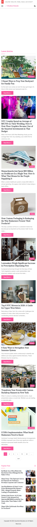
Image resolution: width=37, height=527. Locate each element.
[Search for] (35, 7)
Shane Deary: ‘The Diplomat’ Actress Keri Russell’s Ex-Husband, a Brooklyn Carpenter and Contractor (12, 480)
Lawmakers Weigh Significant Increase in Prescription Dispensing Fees (18, 264)
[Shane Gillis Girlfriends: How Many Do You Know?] (31, 509)
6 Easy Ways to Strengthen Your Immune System (15, 349)
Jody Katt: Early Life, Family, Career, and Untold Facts (20, 2)
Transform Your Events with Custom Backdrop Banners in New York (17, 391)
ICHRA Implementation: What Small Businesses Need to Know (17, 433)
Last (18, 458)
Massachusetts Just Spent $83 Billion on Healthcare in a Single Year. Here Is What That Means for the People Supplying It (17, 175)
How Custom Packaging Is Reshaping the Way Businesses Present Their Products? (17, 221)
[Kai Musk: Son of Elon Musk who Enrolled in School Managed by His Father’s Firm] (31, 473)
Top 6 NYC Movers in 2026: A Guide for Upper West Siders (17, 306)
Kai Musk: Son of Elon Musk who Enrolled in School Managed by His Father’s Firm (12, 473)
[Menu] (2, 7)
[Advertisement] (18, 29)
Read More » (7, 93)
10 (22, 454)
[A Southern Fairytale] (11, 6)
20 (26, 454)
